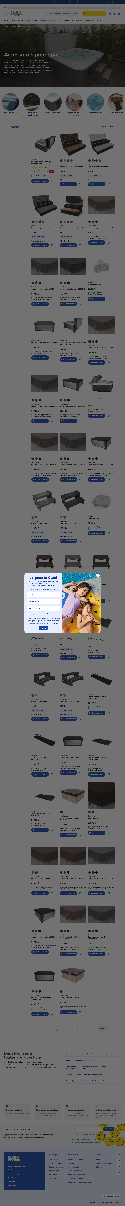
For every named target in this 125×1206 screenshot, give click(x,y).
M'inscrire (43, 628)
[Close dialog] (98, 575)
